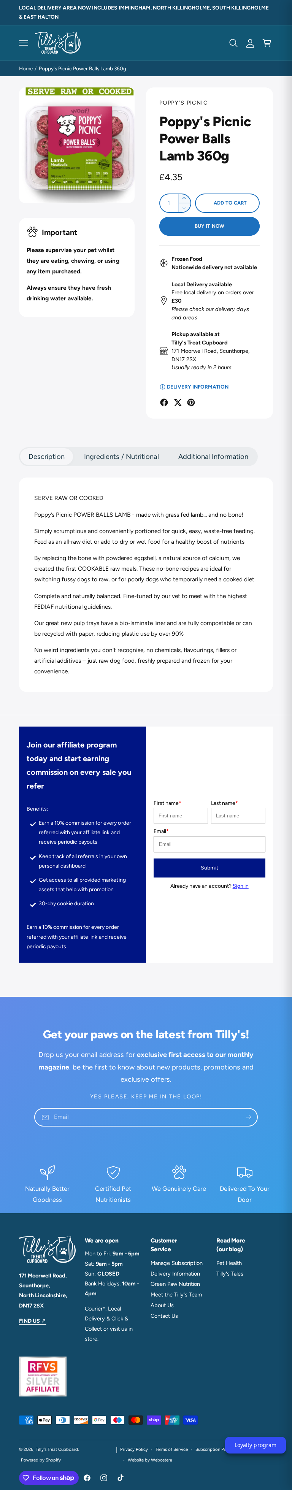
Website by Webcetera (150, 1460)
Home (26, 68)
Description (47, 456)
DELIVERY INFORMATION (198, 387)
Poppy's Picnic (183, 102)
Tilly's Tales (229, 1273)
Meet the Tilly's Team (176, 1294)
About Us (162, 1305)
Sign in (241, 886)
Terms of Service (172, 1449)
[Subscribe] (248, 1117)
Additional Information (213, 456)
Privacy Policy (134, 1449)
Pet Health (229, 1263)
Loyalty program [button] (255, 1445)
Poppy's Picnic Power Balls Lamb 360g (83, 68)
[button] (23, 43)
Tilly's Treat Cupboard (57, 1449)
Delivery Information (175, 1273)
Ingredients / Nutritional (121, 456)
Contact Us (164, 1315)
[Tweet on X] (177, 402)
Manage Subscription (177, 1263)
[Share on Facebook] (164, 402)
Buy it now (210, 226)
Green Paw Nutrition (175, 1284)
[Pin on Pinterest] (191, 402)
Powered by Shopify (41, 1460)
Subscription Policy (214, 1449)
